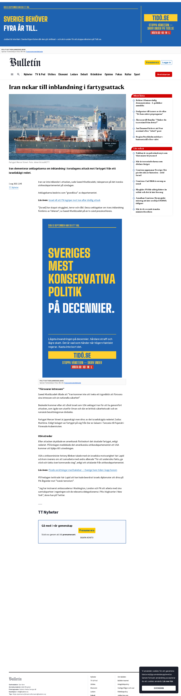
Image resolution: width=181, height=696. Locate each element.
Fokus (119, 74)
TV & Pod (40, 74)
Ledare (74, 74)
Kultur (128, 74)
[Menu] (12, 74)
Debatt (84, 74)
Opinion (109, 74)
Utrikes (52, 74)
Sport (137, 74)
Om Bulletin (122, 677)
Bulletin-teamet (123, 680)
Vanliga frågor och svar (126, 688)
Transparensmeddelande (34, 52)
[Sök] (18, 74)
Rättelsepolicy (123, 692)
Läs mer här (168, 681)
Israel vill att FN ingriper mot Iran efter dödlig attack (74, 200)
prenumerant (69, 534)
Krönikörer (96, 74)
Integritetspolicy (123, 684)
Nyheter (28, 74)
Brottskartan (163, 74)
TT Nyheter (14, 187)
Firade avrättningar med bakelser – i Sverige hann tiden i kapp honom (83, 469)
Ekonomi (63, 74)
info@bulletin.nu (22, 692)
